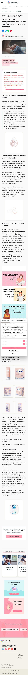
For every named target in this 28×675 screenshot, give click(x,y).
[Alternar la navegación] (2, 2)
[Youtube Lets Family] (9, 649)
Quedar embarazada (5, 7)
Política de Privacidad (6, 673)
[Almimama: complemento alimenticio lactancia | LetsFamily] (14, 2)
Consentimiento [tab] (5, 320)
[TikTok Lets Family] (15, 649)
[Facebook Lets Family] (3, 649)
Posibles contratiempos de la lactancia (13, 81)
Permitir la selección (14, 350)
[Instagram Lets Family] (6, 649)
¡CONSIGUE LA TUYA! (14, 536)
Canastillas (4, 11)
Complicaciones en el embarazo (10, 629)
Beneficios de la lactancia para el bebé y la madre (14, 78)
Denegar (14, 353)
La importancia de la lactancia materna (14, 75)
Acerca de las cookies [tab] (21, 320)
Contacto (20, 658)
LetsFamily (4, 15)
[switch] (25, 344)
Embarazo (12, 6)
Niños (22, 6)
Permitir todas (14, 347)
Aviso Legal (14, 673)
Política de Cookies (15, 670)
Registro (19, 657)
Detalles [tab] (13, 320)
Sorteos (11, 11)
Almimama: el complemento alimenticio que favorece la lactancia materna (13, 84)
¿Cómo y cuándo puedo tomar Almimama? (14, 89)
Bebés (17, 6)
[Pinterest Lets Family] (12, 649)
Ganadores (18, 11)
